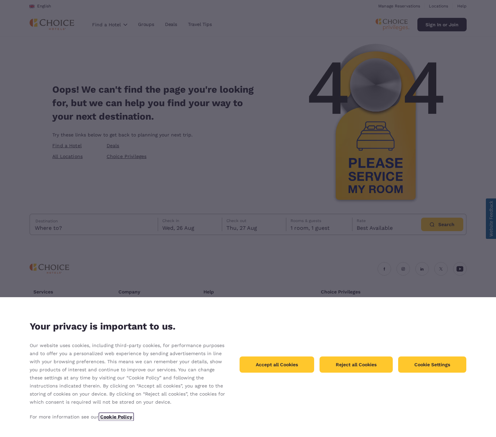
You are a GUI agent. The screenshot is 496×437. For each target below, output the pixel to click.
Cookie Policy (116, 416)
